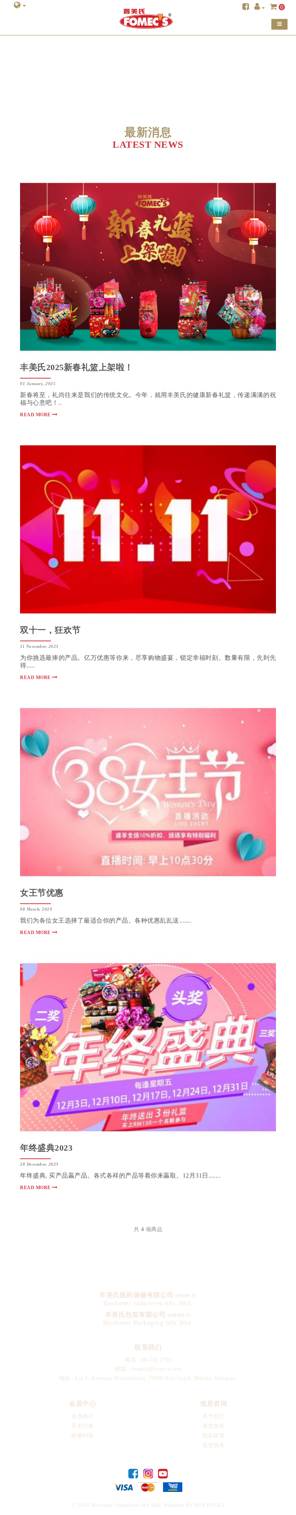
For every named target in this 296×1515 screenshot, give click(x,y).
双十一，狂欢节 (50, 630)
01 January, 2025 (38, 383)
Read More (36, 414)
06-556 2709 (156, 1360)
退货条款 (213, 1426)
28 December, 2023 (39, 1164)
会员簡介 (82, 1416)
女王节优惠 (42, 893)
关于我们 (213, 1416)
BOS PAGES (209, 1505)
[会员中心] (259, 7)
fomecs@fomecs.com (156, 1369)
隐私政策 (213, 1435)
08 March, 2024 (36, 909)
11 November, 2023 (39, 646)
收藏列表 (82, 1435)
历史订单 (82, 1426)
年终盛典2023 (46, 1148)
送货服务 (213, 1445)
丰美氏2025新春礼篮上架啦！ (76, 367)
